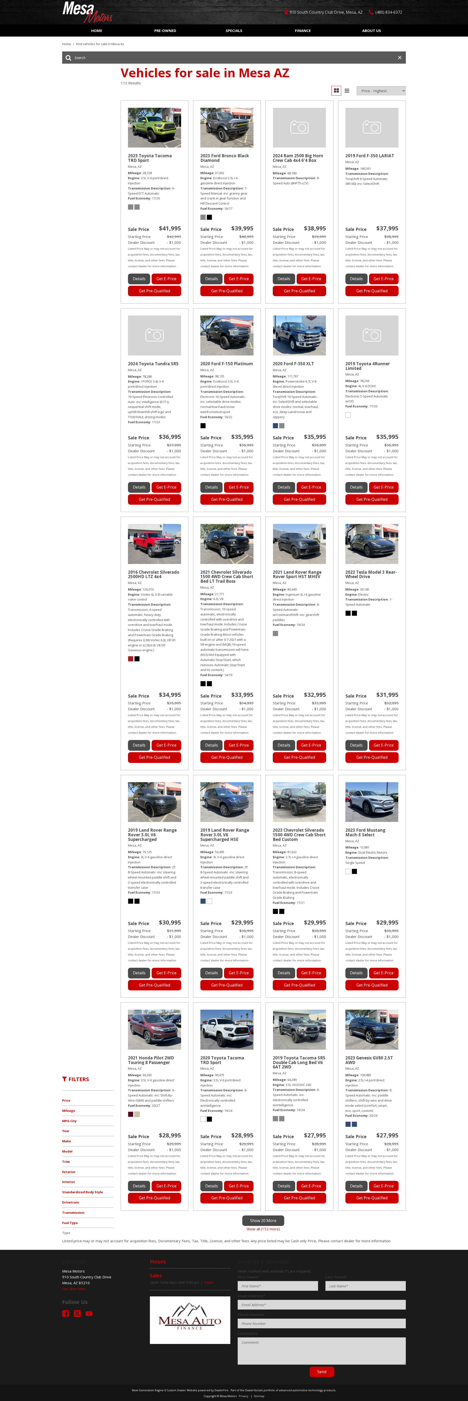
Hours (209, 1282)
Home (96, 30)
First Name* (249, 1276)
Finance (303, 30)
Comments (248, 1333)
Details (139, 278)
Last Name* (336, 1276)
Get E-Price (166, 278)
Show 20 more (263, 1220)
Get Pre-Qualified (154, 291)
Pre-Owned (165, 30)
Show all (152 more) (263, 1228)
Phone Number (251, 1314)
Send (321, 1371)
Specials (234, 30)
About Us (371, 30)
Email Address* (251, 1295)
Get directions (74, 1288)
